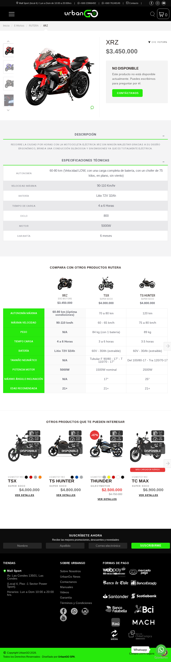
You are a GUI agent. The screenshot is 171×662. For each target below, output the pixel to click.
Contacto (133, 3)
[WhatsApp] (74, 611)
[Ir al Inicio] (71, 13)
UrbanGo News (70, 576)
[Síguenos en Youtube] (163, 3)
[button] (11, 14)
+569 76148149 (112, 3)
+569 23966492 (88, 3)
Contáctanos (128, 93)
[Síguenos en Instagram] (158, 3)
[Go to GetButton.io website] (161, 657)
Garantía (66, 597)
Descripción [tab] (85, 135)
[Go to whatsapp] (161, 649)
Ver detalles (24, 495)
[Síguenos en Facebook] (151, 3)
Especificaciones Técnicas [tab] (85, 161)
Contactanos (68, 581)
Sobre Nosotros (70, 571)
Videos (64, 592)
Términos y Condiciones (76, 603)
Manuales (66, 587)
